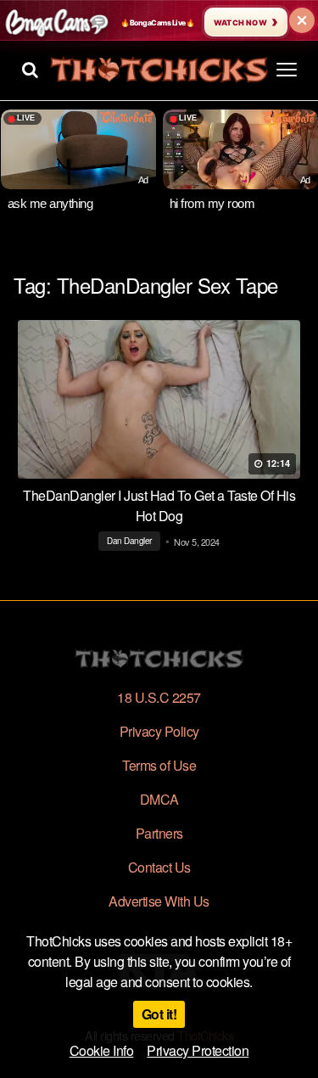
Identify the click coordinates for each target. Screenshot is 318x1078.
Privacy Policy (159, 731)
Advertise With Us (159, 901)
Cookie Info (102, 1050)
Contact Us (159, 867)
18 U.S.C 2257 (159, 697)
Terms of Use (159, 765)
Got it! (159, 1014)
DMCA (159, 799)
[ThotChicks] (159, 69)
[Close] (302, 20)
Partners (159, 833)
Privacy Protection (197, 1050)
